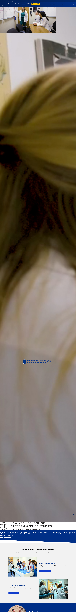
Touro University (12, 1)
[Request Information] (1, 537)
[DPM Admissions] (5, 537)
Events (12, 3)
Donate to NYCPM (35, 3)
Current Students (18, 3)
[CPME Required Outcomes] (9, 537)
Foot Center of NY (26, 3)
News (9, 3)
